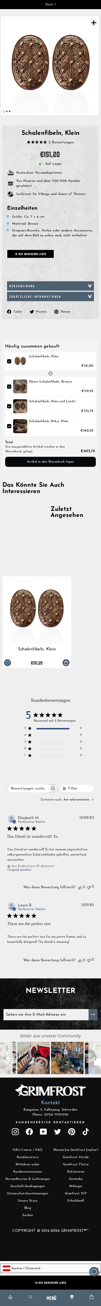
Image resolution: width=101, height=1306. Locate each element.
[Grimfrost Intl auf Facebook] (29, 1131)
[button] (6, 1058)
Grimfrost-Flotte (76, 1164)
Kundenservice (28, 1157)
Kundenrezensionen (27, 1172)
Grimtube (76, 1179)
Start (49, 4)
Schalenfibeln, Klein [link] (43, 356)
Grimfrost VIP (76, 1193)
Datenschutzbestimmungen (27, 1193)
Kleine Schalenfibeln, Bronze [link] (50, 382)
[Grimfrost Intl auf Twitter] (57, 1131)
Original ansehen (19, 870)
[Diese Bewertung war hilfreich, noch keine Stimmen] (80, 887)
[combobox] (67, 799)
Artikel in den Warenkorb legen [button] (50, 462)
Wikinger (75, 1186)
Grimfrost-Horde (76, 1157)
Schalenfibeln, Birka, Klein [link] (48, 421)
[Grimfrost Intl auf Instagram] (15, 1131)
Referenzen (76, 1172)
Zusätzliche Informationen (35, 296)
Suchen (27, 1215)
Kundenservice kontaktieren (50, 1122)
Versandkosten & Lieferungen (27, 1179)
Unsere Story (27, 1201)
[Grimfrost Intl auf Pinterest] (71, 1131)
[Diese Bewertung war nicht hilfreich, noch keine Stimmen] (88, 887)
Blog (27, 1208)
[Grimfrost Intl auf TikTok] (85, 1131)
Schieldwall (75, 1201)
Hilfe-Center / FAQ (27, 1150)
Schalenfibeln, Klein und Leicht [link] (52, 401)
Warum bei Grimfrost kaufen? (75, 1150)
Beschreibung (22, 286)
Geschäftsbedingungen (27, 1186)
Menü (51, 1297)
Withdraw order (27, 1164)
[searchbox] (28, 788)
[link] (20, 361)
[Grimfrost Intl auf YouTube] (43, 1131)
